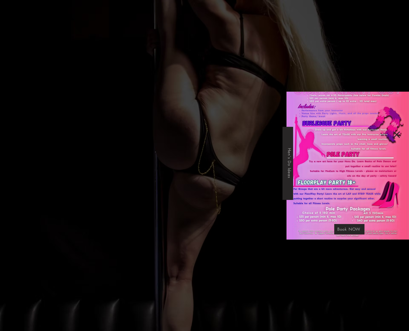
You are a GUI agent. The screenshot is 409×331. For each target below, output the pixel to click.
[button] (396, 135)
